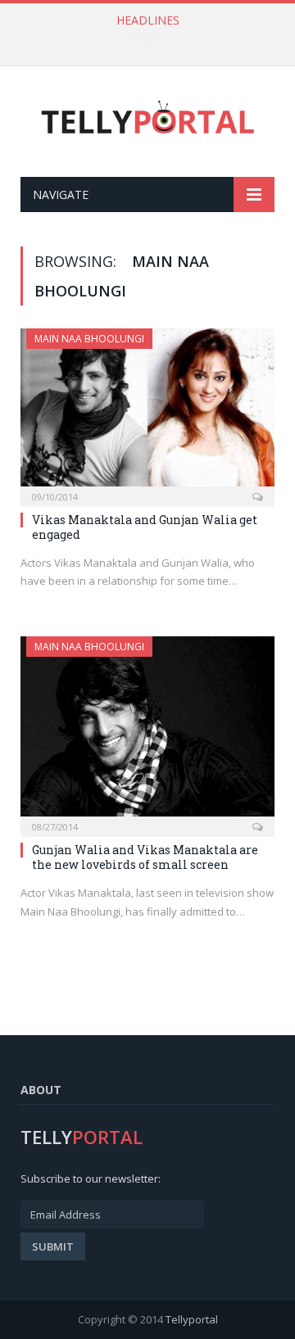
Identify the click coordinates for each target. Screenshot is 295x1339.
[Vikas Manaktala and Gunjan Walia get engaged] (147, 412)
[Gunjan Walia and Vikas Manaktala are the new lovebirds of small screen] (147, 731)
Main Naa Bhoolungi (89, 339)
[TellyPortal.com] (148, 118)
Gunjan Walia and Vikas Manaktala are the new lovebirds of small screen (145, 857)
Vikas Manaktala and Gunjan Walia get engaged (144, 527)
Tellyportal (192, 1319)
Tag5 (143, 37)
